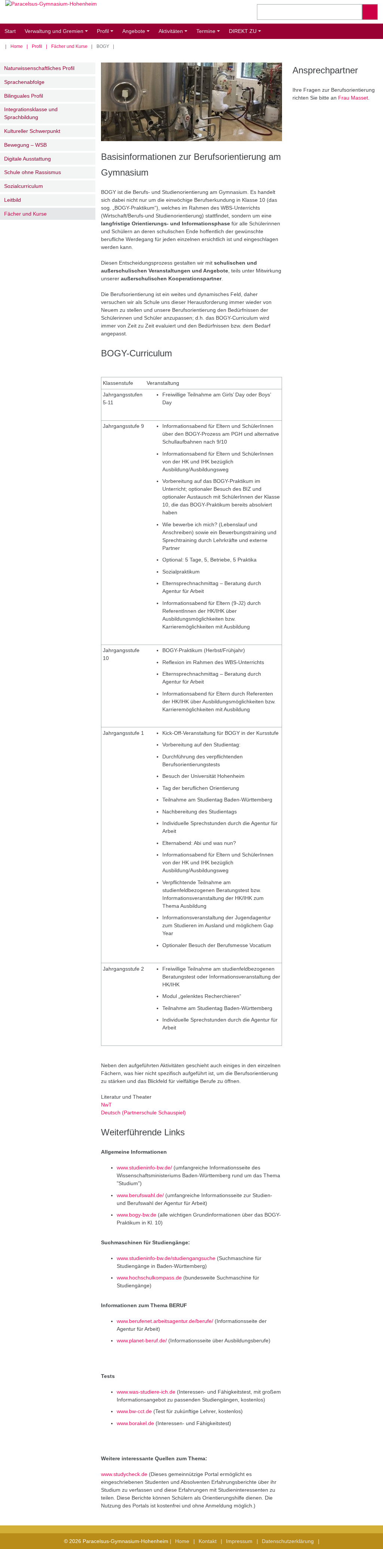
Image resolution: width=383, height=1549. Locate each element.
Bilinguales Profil (23, 96)
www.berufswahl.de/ (140, 1195)
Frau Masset (353, 98)
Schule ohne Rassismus (32, 172)
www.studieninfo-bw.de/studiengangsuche (166, 1258)
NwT (106, 1105)
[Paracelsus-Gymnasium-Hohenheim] (95, 12)
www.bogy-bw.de (136, 1215)
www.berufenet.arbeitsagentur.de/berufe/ (165, 1321)
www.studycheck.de (124, 1474)
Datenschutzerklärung (288, 1541)
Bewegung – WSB (25, 145)
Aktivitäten (174, 33)
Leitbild (12, 200)
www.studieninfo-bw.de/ (144, 1168)
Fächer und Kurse (69, 46)
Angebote (137, 33)
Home (16, 46)
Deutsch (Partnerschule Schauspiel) (143, 1113)
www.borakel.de (135, 1423)
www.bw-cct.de (134, 1411)
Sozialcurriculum (23, 186)
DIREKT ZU (246, 33)
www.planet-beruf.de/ (142, 1340)
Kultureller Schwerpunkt (32, 131)
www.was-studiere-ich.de (146, 1392)
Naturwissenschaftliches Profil (39, 68)
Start (10, 31)
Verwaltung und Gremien (57, 33)
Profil (106, 33)
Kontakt (208, 1541)
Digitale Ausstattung (27, 159)
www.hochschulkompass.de (149, 1278)
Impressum (239, 1541)
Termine (209, 33)
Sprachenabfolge (24, 82)
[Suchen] (370, 12)
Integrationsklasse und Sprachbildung (31, 113)
